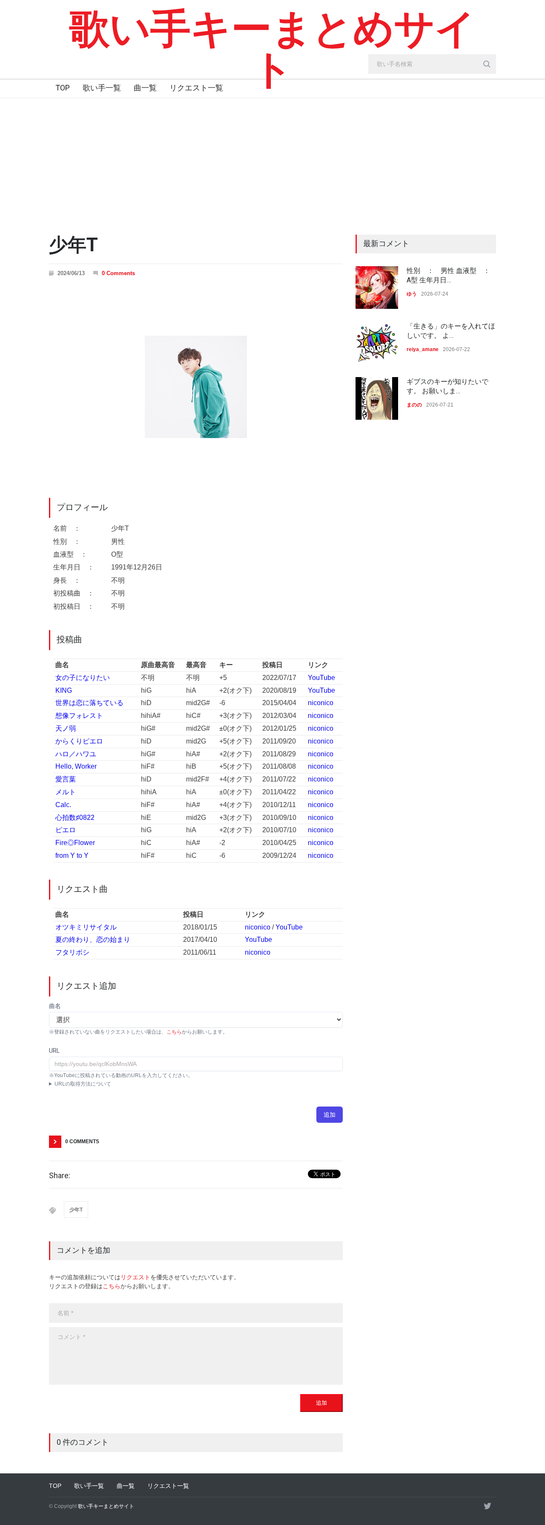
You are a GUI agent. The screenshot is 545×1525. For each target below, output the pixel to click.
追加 (330, 1114)
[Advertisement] (272, 162)
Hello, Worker (76, 766)
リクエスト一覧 (196, 87)
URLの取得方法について (82, 1084)
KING (63, 690)
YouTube (321, 677)
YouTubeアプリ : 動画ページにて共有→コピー (102, 1084)
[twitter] (487, 1505)
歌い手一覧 (102, 87)
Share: (59, 1175)
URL (54, 1050)
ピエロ (65, 830)
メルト (65, 792)
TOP (62, 87)
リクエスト (135, 1277)
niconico (320, 702)
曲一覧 (145, 87)
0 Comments (118, 273)
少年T (76, 1210)
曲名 (55, 1005)
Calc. (63, 804)
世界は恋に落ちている (89, 702)
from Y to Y (72, 855)
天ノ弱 (65, 728)
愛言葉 (65, 779)
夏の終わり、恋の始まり (92, 939)
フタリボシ (72, 952)
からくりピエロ (79, 741)
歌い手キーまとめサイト (272, 49)
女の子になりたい (82, 677)
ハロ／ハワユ (75, 754)
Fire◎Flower (75, 842)
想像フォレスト (79, 715)
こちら (174, 1032)
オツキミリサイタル (86, 927)
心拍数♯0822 (75, 817)
